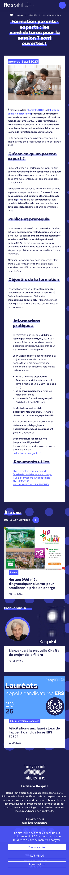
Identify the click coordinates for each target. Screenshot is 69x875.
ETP (19, 199)
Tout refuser (37, 856)
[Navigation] (62, 5)
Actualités (32, 15)
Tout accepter (37, 847)
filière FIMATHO (35, 109)
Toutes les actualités (17, 520)
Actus (20, 15)
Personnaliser (37, 864)
